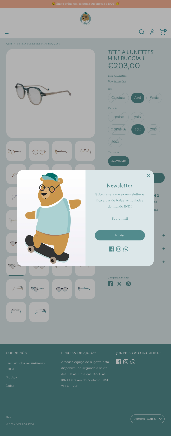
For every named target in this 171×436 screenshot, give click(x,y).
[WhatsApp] (125, 248)
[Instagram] (118, 248)
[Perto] (148, 175)
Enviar (120, 235)
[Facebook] (111, 248)
